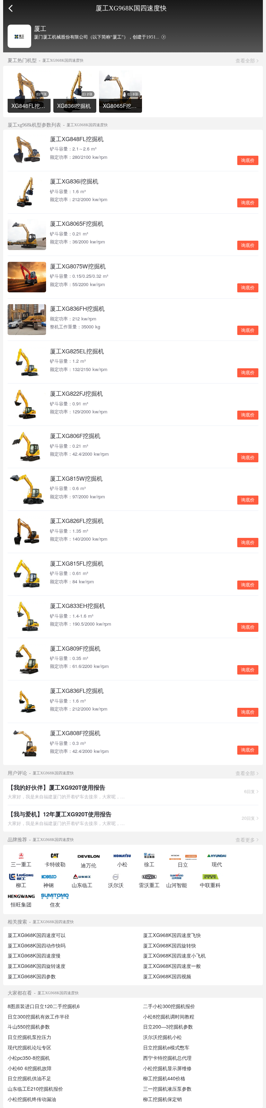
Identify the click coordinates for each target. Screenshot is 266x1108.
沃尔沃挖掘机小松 (162, 1036)
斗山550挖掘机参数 (29, 1026)
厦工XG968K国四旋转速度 (36, 965)
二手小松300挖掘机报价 (169, 1006)
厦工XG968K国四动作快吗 (36, 945)
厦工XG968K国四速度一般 (172, 965)
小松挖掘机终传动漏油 (32, 1099)
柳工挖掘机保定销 (162, 1099)
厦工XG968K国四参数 (32, 976)
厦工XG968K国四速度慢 (34, 955)
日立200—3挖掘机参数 (168, 1026)
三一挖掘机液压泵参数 (167, 1088)
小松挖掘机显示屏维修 (167, 1068)
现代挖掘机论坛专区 (29, 1047)
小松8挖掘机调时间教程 (168, 1016)
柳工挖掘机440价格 (164, 1078)
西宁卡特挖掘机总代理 (167, 1057)
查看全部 (245, 60)
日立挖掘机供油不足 (29, 1078)
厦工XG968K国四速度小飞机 (174, 955)
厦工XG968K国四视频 (167, 976)
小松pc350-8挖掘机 (29, 1057)
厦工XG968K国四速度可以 (36, 934)
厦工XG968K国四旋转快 (169, 945)
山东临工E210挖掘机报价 (35, 1088)
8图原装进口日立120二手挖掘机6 (44, 1006)
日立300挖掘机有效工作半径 (38, 1016)
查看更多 (245, 839)
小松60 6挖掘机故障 (30, 1068)
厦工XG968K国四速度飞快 (172, 934)
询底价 (248, 160)
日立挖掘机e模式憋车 (166, 1047)
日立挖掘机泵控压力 (29, 1036)
